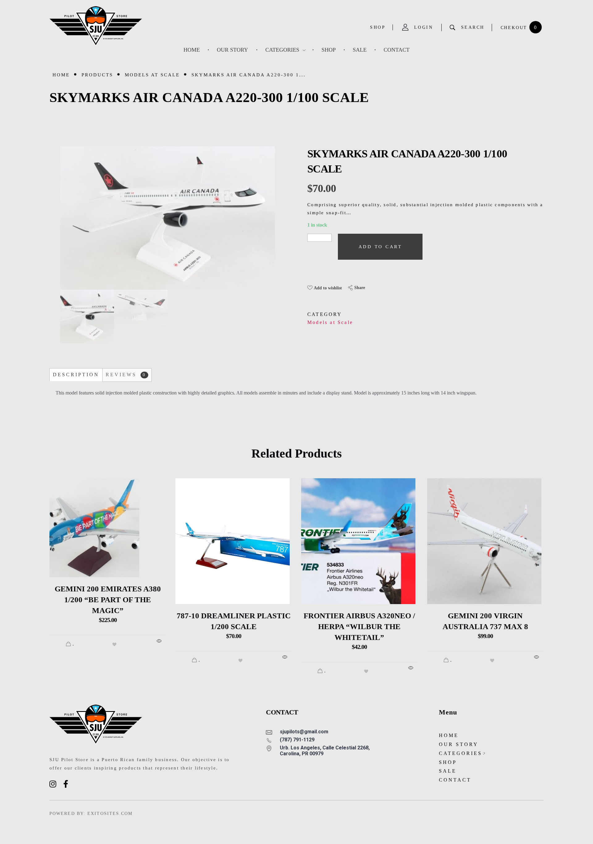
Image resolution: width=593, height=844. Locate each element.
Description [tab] (76, 374)
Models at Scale (152, 74)
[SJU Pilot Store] (95, 26)
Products (97, 74)
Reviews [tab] (126, 374)
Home (61, 74)
